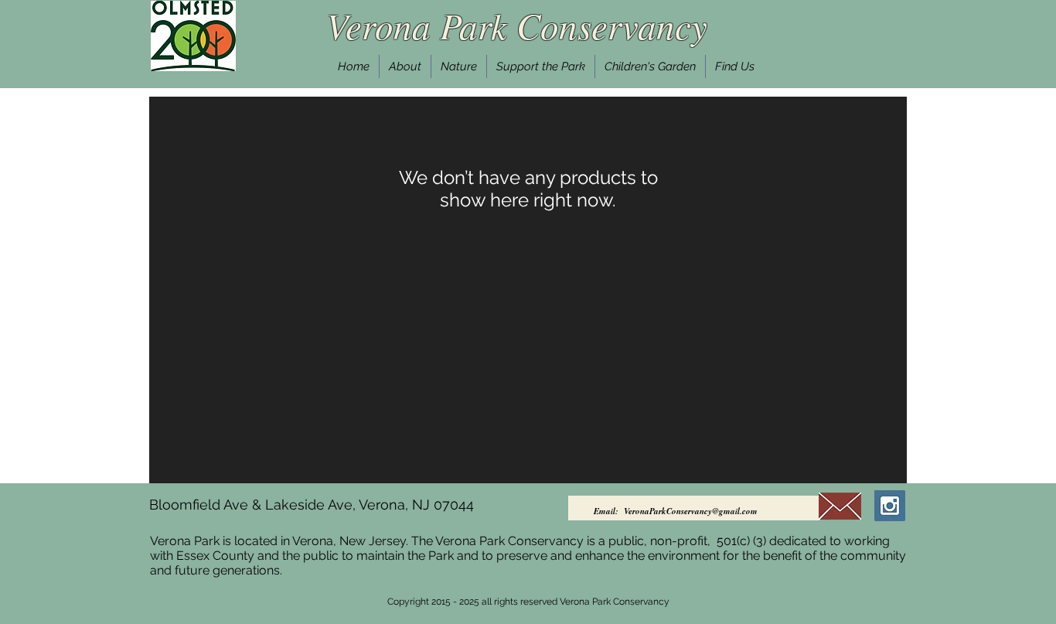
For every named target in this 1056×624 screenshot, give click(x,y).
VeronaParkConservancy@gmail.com (691, 511)
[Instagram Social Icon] (889, 505)
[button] (405, 66)
